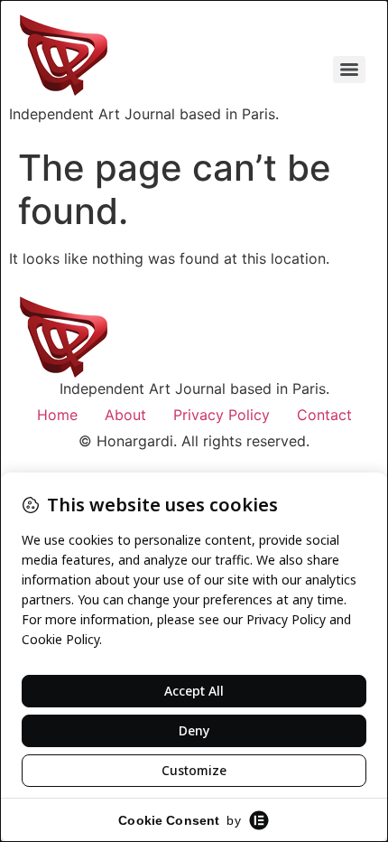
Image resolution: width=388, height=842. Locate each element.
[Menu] (349, 69)
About (125, 415)
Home (57, 415)
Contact (324, 415)
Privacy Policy (221, 415)
